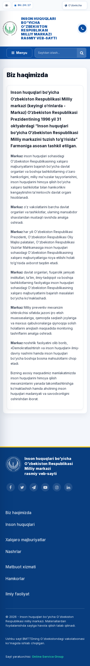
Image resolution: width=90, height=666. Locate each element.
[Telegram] (34, 487)
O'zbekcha (75, 5)
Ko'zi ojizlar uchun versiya (7, 5)
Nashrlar (13, 551)
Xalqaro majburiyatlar (26, 539)
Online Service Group (47, 656)
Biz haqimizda (18, 512)
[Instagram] (57, 487)
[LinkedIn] (68, 487)
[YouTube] (45, 487)
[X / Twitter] (22, 487)
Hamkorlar (15, 578)
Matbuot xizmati (21, 567)
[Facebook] (10, 487)
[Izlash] (82, 52)
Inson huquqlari (20, 524)
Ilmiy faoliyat (17, 594)
